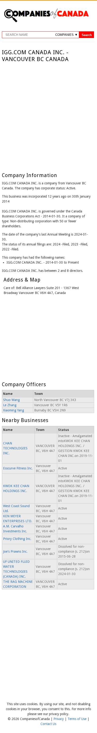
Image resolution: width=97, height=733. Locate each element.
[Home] (46, 21)
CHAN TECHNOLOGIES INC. (15, 448)
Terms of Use (77, 719)
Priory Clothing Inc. (17, 539)
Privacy (59, 719)
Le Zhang (9, 405)
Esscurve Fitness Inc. (18, 468)
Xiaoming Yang (13, 410)
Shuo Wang (11, 400)
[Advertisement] (48, 113)
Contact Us (48, 724)
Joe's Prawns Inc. (15, 551)
